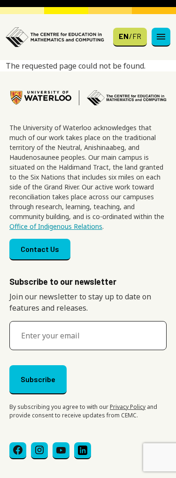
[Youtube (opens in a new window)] (61, 450)
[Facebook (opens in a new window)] (17, 450)
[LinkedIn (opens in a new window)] (82, 450)
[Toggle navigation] (161, 37)
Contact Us (40, 248)
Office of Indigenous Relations (55, 226)
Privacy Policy (127, 407)
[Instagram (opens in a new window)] (39, 450)
